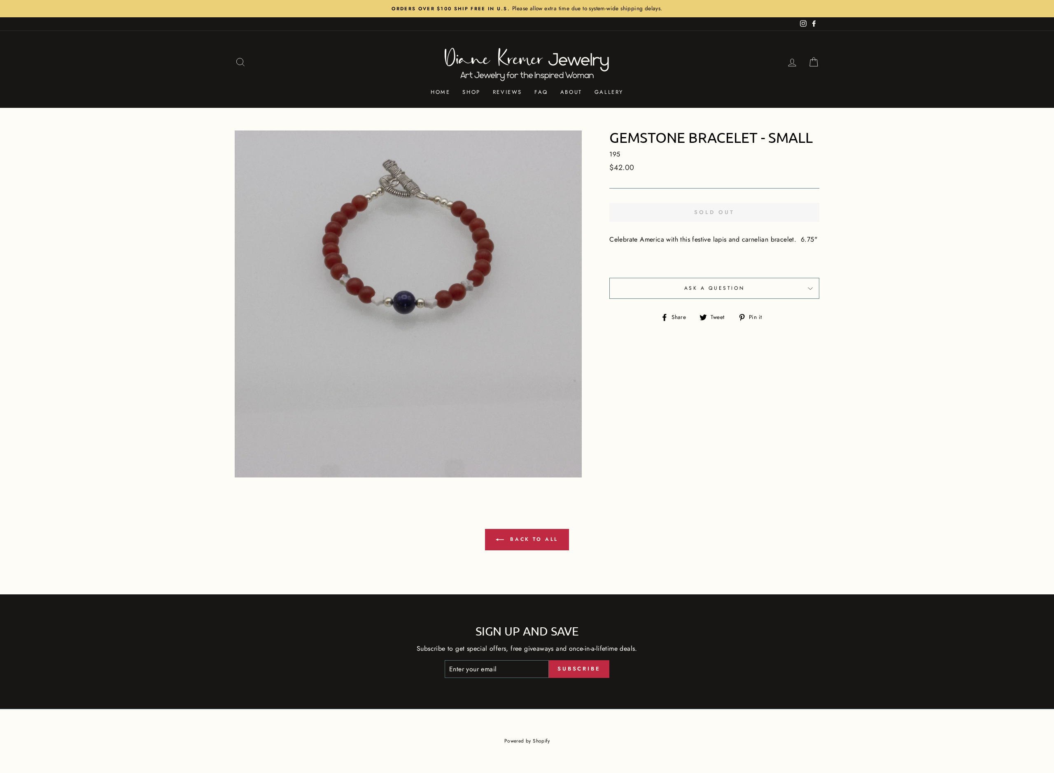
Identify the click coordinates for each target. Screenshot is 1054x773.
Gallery (609, 92)
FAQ (541, 92)
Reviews (507, 92)
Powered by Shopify (527, 741)
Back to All (532, 539)
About (571, 92)
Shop (471, 92)
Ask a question (714, 288)
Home (440, 92)
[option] (527, 8)
